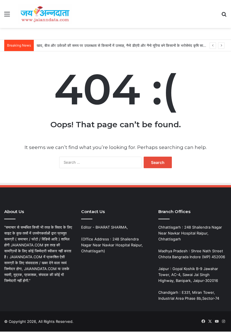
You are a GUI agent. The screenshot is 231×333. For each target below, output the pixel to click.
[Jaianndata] (45, 14)
